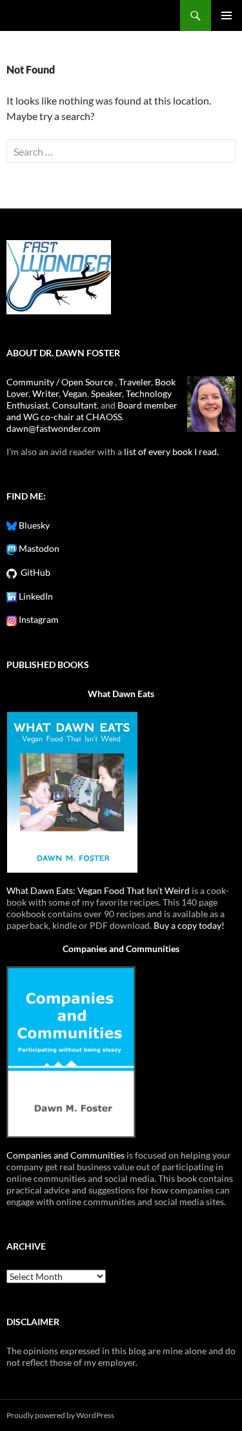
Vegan (75, 393)
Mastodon (38, 548)
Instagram (38, 619)
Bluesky (33, 525)
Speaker (106, 393)
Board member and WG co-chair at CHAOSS (91, 411)
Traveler (135, 381)
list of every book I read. (171, 451)
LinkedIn (35, 596)
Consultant (74, 405)
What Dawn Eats (121, 693)
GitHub (33, 572)
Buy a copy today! (189, 925)
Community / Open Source (60, 381)
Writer (45, 393)
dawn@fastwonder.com (53, 428)
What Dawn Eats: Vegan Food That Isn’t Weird (98, 890)
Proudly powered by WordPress (60, 1415)
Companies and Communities (121, 948)
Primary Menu (226, 15)
